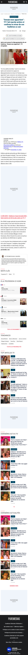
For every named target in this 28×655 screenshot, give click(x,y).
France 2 (5, 296)
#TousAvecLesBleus (9, 145)
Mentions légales (19, 626)
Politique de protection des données (13, 632)
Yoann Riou (13, 341)
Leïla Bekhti (11, 343)
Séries (10, 274)
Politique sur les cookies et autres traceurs (13, 629)
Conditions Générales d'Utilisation (13, 623)
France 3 (5, 307)
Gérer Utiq (8, 642)
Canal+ (5, 318)
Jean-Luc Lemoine (22, 338)
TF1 (4, 284)
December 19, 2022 (16, 149)
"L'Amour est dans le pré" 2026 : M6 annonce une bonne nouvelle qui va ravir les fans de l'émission (19, 399)
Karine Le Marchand (13, 338)
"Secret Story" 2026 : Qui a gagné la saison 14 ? (19, 464)
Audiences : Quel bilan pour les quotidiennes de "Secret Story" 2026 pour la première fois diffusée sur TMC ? (18, 454)
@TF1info (6, 148)
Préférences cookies (17, 642)
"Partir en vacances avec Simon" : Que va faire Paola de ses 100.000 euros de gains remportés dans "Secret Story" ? (19, 442)
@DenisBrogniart (18, 146)
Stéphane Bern (4, 343)
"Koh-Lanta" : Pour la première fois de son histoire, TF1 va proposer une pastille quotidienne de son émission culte (18, 498)
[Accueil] (12, 2)
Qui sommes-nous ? (8, 626)
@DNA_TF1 (20, 142)
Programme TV (18, 13)
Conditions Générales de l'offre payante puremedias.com (14, 637)
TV (13, 274)
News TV (12, 13)
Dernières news (7, 13)
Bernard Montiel (4, 338)
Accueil (2, 13)
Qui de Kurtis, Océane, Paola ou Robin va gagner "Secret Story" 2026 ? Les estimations (18, 476)
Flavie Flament (20, 341)
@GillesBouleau (8, 146)
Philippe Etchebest (5, 341)
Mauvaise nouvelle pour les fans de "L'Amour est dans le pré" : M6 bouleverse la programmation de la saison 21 (19, 375)
